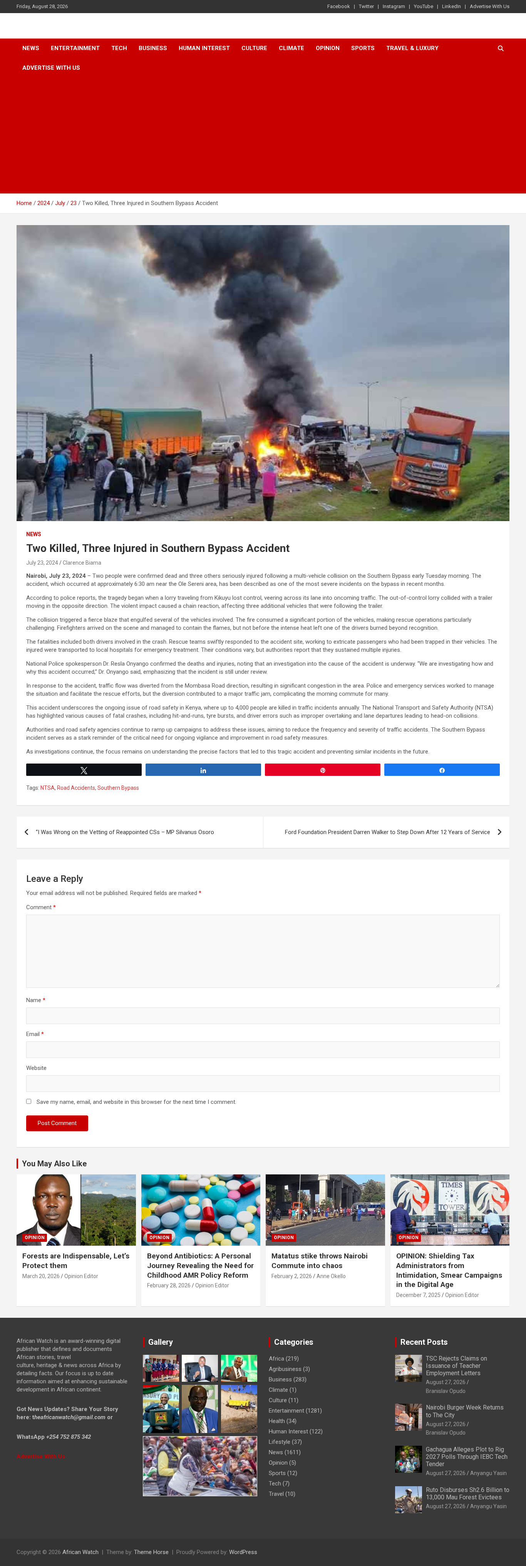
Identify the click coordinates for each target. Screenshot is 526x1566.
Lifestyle (279, 1441)
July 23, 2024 (42, 563)
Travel (276, 1493)
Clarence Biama (82, 563)
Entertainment (75, 48)
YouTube (423, 6)
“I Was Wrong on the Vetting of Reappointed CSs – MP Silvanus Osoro (125, 832)
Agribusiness (285, 1369)
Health (277, 1421)
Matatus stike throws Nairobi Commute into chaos (319, 1260)
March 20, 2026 (41, 1276)
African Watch (80, 1552)
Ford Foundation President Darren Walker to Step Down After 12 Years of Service (387, 832)
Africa (276, 1358)
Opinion (328, 48)
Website (36, 1068)
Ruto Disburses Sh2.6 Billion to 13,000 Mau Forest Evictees (467, 1493)
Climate (291, 48)
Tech (119, 48)
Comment (41, 907)
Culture (254, 48)
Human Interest (204, 48)
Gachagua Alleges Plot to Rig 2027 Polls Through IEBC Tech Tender (467, 1457)
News (30, 48)
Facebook (338, 6)
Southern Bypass (118, 788)
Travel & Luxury (412, 48)
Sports (277, 1473)
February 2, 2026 (291, 1276)
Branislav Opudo (446, 1391)
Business (153, 48)
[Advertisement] (263, 136)
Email (35, 1034)
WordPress (243, 1552)
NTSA (47, 788)
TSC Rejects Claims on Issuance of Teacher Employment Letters (456, 1366)
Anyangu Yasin (488, 1473)
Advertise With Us (489, 6)
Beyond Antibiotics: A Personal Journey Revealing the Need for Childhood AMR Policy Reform (200, 1265)
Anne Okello (331, 1276)
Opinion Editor (81, 1276)
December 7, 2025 (418, 1295)
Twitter (366, 6)
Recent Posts (424, 1342)
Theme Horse (151, 1552)
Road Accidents (76, 788)
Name (35, 1000)
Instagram (394, 6)
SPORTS (363, 48)
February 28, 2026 (169, 1285)
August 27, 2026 (446, 1382)
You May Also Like (54, 1163)
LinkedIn (451, 6)
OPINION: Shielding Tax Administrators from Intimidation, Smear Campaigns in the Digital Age (449, 1270)
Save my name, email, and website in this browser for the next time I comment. (136, 1101)
